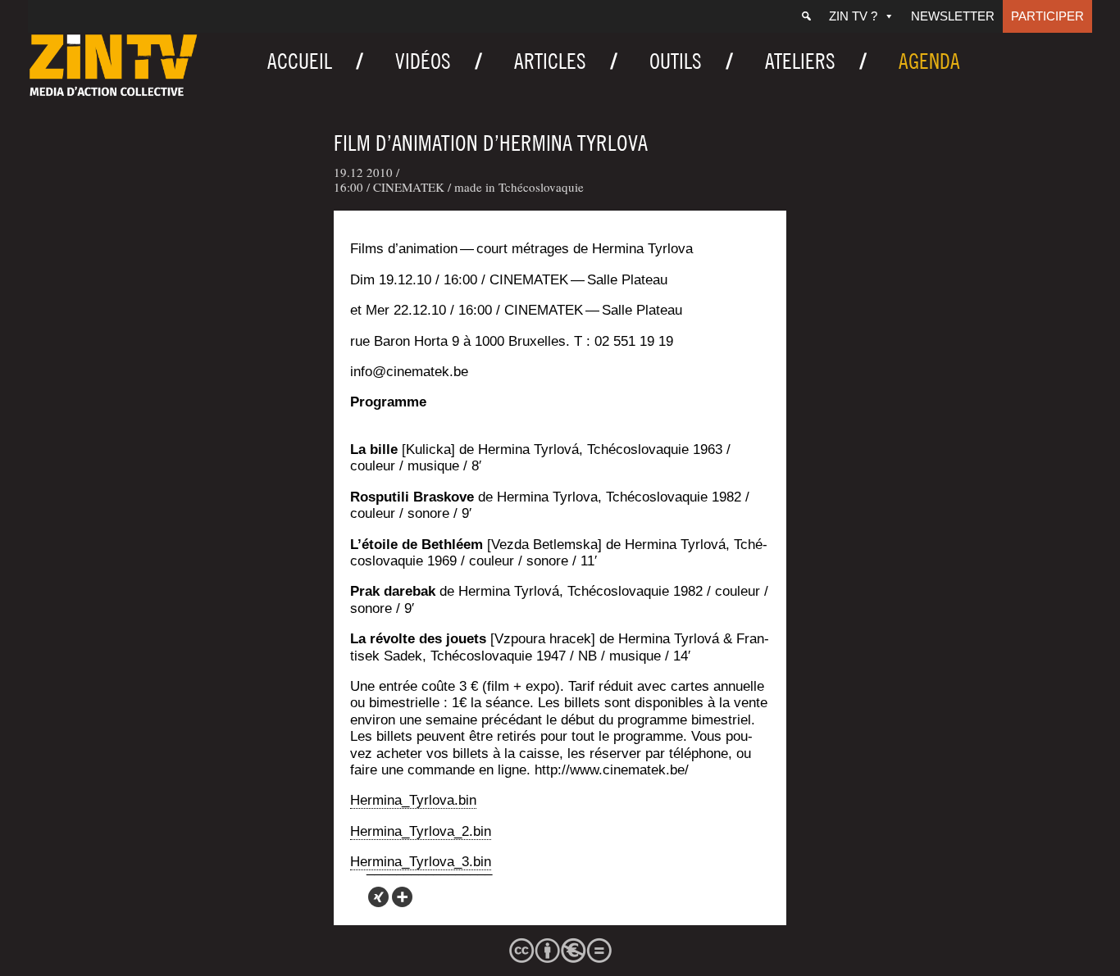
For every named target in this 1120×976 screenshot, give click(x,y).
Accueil (299, 61)
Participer (1047, 16)
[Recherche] (806, 16)
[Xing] (378, 897)
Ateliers (800, 61)
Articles (550, 61)
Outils (675, 61)
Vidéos (423, 61)
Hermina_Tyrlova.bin (413, 800)
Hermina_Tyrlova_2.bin (420, 831)
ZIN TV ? (853, 16)
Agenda (929, 61)
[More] (402, 897)
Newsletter (953, 16)
